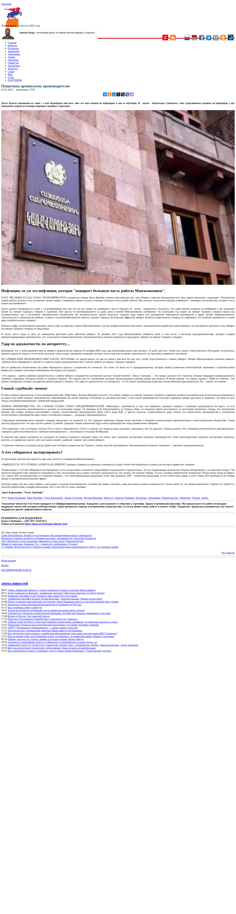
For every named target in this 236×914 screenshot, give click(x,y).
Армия (11, 57)
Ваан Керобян (34, 497)
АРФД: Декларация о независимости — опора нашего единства (43, 627)
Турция (196, 497)
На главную (228, 552)
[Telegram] (132, 94)
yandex (204, 497)
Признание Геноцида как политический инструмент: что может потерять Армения (53, 624)
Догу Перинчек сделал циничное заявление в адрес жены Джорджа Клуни (42, 541)
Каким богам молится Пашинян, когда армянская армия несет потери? (46, 610)
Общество (13, 62)
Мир (10, 74)
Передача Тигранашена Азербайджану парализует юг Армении (42, 619)
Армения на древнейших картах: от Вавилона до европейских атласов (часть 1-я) (52, 642)
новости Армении (124, 497)
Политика (13, 48)
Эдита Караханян (53, 497)
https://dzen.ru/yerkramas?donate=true (46, 523)
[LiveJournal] (123, 94)
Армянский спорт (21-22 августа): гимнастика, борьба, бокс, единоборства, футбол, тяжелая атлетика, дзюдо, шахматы (73, 645)
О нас (11, 77)
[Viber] (127, 94)
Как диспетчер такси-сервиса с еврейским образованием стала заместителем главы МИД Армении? (62, 633)
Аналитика (14, 65)
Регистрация (8, 560)
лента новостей (14, 583)
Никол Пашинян (17, 497)
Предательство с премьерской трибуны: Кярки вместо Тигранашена (45, 630)
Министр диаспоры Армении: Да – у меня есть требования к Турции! (39, 544)
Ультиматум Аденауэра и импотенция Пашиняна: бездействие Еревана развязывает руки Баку (59, 613)
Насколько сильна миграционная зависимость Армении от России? (45, 604)
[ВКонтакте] (105, 94)
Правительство (170, 497)
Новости (12, 45)
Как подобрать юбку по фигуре (25, 607)
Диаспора (13, 60)
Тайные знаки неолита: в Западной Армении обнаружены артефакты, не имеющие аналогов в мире (63, 622)
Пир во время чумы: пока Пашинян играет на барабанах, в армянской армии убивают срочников (61, 636)
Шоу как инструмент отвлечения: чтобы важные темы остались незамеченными (52, 648)
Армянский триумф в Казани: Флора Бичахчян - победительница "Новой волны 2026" (55, 598)
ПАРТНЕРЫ (15, 80)
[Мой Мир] (114, 94)
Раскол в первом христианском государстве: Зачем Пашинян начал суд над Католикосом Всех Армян (63, 601)
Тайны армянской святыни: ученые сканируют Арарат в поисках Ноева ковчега (52, 590)
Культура (12, 68)
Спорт (11, 71)
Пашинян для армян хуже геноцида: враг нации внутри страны (42, 596)
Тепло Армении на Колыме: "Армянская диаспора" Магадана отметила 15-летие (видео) (56, 593)
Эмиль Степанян (73, 497)
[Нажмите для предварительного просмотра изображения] (118, 284)
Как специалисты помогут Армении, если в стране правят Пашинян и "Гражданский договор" (60, 650)
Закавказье (13, 51)
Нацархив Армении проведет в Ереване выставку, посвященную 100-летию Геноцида (48, 538)
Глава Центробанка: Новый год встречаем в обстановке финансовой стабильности (46, 535)
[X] (118, 94)
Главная (12, 42)
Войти (5, 565)
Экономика (14, 54)
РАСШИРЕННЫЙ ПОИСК (16, 570)
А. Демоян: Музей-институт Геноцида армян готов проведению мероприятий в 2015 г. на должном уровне (60, 547)
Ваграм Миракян (93, 497)
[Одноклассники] (109, 94)
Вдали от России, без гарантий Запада (29, 616)
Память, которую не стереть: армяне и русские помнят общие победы (46, 639)
